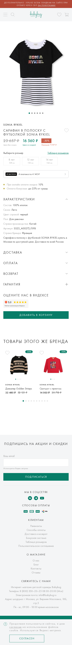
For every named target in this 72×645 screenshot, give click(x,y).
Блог (36, 564)
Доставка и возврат (36, 534)
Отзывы (36, 572)
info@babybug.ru (47, 595)
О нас (36, 560)
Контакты (36, 568)
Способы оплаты (36, 530)
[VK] (30, 498)
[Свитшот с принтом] (53, 365)
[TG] (36, 498)
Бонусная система (36, 538)
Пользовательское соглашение (36, 546)
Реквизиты (36, 526)
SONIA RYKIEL (13, 124)
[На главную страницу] (36, 14)
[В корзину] (67, 15)
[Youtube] (42, 498)
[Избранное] (59, 15)
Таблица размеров (58, 153)
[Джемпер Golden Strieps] (19, 365)
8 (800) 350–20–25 (31, 591)
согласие (15, 627)
